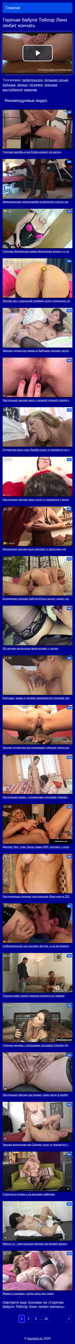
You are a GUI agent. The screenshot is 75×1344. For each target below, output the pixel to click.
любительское (32, 80)
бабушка (9, 85)
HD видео (36, 85)
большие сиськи (56, 80)
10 (46, 1318)
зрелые (22, 85)
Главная (13, 8)
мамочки (30, 89)
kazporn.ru (35, 1338)
